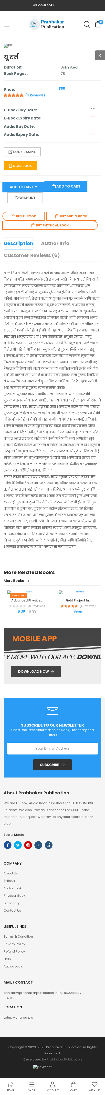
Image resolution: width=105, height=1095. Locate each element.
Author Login (13, 966)
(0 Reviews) (36, 606)
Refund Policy (14, 951)
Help (7, 959)
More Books (14, 581)
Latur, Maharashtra (18, 1017)
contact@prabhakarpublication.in (31, 992)
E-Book (9, 880)
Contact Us (12, 910)
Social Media (14, 834)
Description (18, 243)
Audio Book (13, 888)
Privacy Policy (14, 944)
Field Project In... (78, 600)
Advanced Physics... (26, 600)
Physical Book (14, 895)
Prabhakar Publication (64, 1059)
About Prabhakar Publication (36, 793)
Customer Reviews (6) (32, 255)
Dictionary (12, 903)
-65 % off (18, 595)
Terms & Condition (18, 936)
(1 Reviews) (88, 606)
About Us (11, 873)
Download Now (34, 671)
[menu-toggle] (7, 24)
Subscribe (49, 764)
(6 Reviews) (35, 95)
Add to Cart (22, 187)
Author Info (55, 243)
